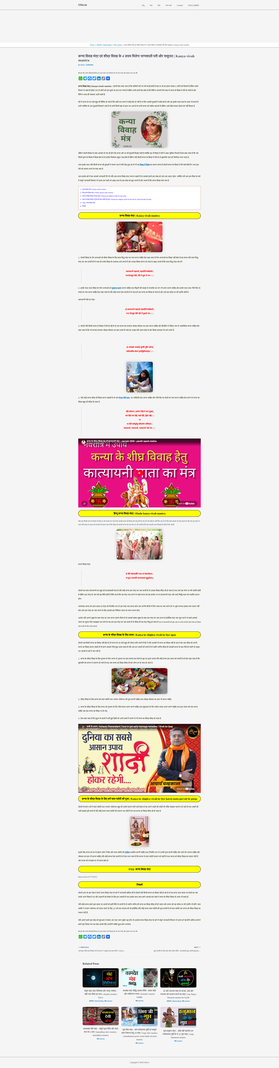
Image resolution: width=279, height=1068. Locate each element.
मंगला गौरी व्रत (124, 398)
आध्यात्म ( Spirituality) (96, 1001)
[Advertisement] (139, 26)
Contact (180, 5)
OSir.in (82, 4)
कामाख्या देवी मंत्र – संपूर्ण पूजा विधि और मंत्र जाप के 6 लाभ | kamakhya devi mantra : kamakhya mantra (100, 1031)
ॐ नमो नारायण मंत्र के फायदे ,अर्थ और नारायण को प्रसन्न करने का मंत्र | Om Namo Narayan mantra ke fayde (178, 994)
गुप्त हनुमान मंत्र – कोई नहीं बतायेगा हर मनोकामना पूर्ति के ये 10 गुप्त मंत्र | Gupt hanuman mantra (178, 1034)
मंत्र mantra (108, 1001)
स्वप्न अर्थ (169, 5)
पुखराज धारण (116, 288)
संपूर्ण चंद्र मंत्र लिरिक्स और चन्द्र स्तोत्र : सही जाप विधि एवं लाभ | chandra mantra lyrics (100, 994)
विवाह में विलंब (144, 165)
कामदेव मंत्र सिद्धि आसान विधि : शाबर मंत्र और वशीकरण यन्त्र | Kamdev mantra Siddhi (139, 993)
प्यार (151, 5)
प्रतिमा (127, 852)
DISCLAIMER (193, 5)
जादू (143, 5)
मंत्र (159, 5)
